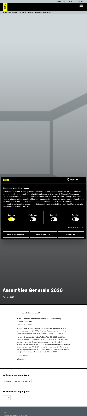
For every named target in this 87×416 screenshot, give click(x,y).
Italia (7, 397)
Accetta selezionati (43, 234)
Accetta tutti (71, 234)
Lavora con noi (61, 1)
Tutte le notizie (12, 12)
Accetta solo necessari (16, 234)
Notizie (5, 12)
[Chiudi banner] (83, 180)
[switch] (33, 219)
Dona (6, 412)
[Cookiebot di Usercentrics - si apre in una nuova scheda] (69, 180)
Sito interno (79, 1)
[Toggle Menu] (81, 6)
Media (70, 1)
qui (28, 206)
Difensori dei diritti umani (26, 12)
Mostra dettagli (74, 227)
